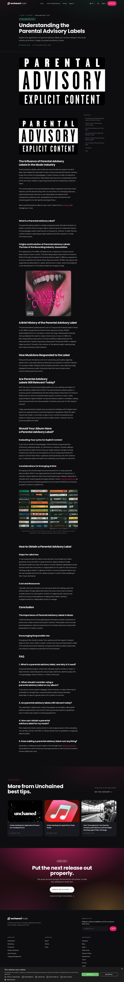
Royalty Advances (13, 950)
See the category (102, 792)
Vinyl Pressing (12, 953)
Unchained (66, 205)
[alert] (62, 974)
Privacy (84, 963)
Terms (84, 960)
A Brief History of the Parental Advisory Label (93, 124)
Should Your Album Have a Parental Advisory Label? (94, 138)
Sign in (104, 3)
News (84, 947)
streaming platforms (68, 479)
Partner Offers (86, 953)
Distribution (11, 941)
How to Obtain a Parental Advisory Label (94, 143)
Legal (83, 966)
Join (113, 928)
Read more (7, 974)
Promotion (11, 947)
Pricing (65, 3)
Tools (41, 3)
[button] (42, 980)
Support (71, 3)
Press (46, 947)
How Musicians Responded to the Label (94, 129)
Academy (30, 15)
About (47, 941)
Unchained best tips (42, 15)
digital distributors (69, 746)
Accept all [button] (90, 974)
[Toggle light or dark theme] (98, 3)
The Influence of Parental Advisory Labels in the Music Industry (94, 119)
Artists (47, 944)
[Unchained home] (17, 3)
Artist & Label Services (53, 3)
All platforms (86, 956)
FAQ (86, 151)
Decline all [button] (109, 974)
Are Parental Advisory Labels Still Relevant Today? (94, 134)
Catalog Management (14, 956)
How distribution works (61, 896)
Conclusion (88, 148)
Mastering (11, 944)
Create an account (60, 889)
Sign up (112, 3)
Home (23, 15)
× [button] (122, 969)
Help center (86, 950)
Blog (83, 944)
